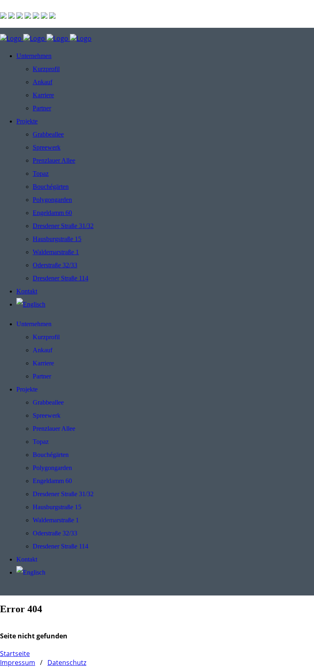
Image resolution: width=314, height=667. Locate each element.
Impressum (17, 662)
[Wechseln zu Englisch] (30, 304)
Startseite (15, 653)
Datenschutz (66, 662)
